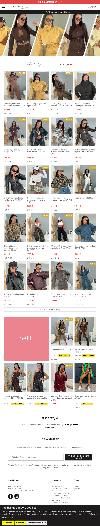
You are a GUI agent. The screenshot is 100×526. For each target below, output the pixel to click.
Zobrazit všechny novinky (50, 310)
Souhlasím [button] (7, 523)
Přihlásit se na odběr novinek (78, 457)
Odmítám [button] (20, 523)
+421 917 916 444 (14, 488)
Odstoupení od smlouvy (61, 493)
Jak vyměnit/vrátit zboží (61, 491)
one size (54, 162)
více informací (52, 468)
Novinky (34, 63)
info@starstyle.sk (14, 486)
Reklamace (56, 500)
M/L (5, 114)
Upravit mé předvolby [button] (37, 523)
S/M (9, 114)
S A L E (66, 64)
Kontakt (77, 488)
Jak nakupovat (57, 486)
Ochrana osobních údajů (61, 498)
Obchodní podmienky (60, 496)
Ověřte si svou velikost (60, 503)
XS (34, 162)
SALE (26, 338)
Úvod (76, 486)
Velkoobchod (79, 491)
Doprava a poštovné (59, 488)
